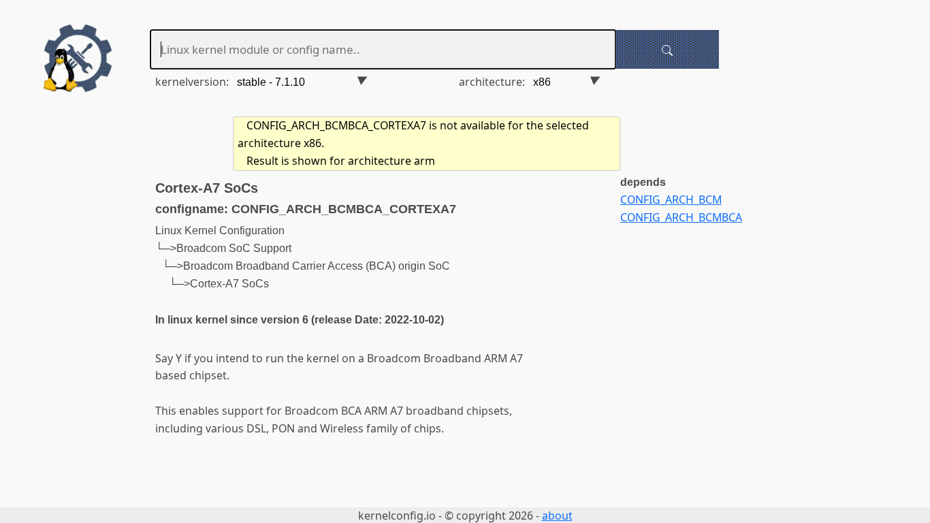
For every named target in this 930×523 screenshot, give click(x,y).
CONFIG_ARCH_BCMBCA (681, 217)
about (557, 515)
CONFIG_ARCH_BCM (671, 199)
